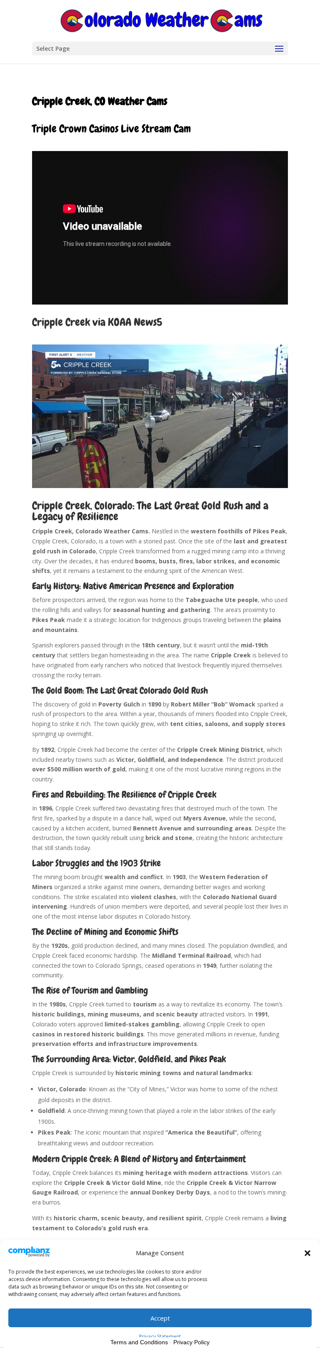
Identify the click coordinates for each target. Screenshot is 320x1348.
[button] (307, 1253)
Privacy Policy (191, 1342)
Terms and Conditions (139, 1342)
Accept (160, 1318)
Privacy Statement (160, 1336)
